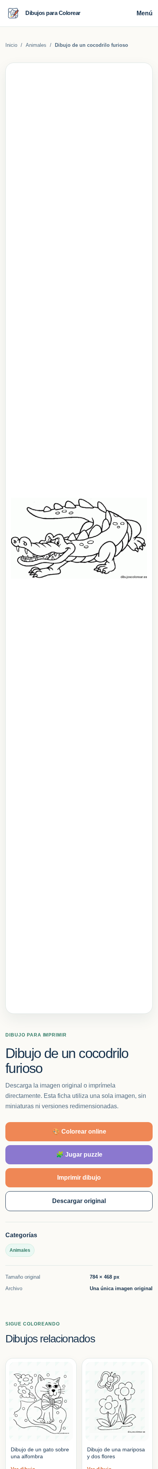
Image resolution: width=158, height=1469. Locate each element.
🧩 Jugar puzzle (79, 1154)
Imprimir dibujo (79, 1177)
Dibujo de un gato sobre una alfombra (40, 1452)
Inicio (11, 45)
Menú (145, 13)
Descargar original (79, 1201)
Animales (36, 45)
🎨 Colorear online (79, 1131)
